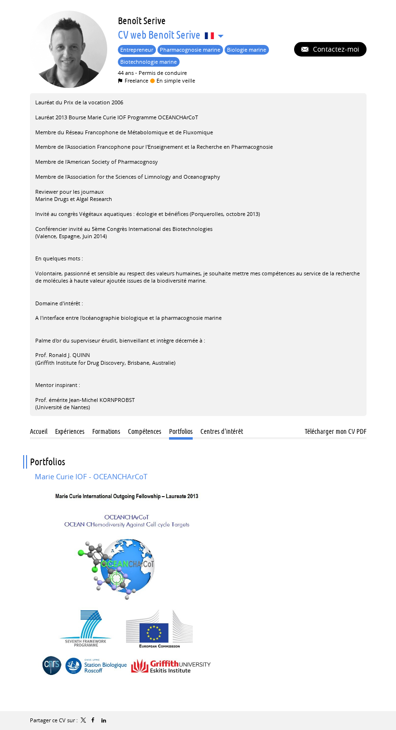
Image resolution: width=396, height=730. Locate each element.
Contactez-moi (335, 49)
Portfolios (47, 461)
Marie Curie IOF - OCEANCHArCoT (91, 476)
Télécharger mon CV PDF (336, 431)
